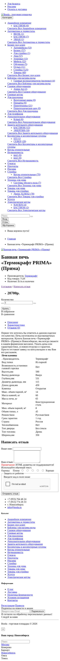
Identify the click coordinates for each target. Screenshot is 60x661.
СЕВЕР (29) (20, 141)
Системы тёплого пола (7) (27, 182)
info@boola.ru (14, 507)
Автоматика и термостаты (21, 31)
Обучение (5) (20, 64)
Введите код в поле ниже (17, 477)
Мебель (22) (20, 61)
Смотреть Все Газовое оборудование (26, 91)
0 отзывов (6, 286)
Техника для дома (16, 180)
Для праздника (15, 97)
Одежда (11, 163)
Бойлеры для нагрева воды (21, 78)
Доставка (12, 592)
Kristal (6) (18, 119)
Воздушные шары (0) (25, 100)
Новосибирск (8, 653)
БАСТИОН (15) (22, 127)
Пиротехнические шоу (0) (27, 108)
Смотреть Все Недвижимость (22, 160)
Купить (5, 308)
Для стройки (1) (22, 53)
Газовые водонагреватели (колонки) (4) (34, 80)
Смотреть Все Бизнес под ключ (23, 75)
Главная (11, 238)
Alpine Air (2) (20, 89)
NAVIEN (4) (20, 204)
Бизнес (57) (19, 50)
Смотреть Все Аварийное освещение (26, 28)
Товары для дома (16, 188)
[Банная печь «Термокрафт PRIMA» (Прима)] (25, 249)
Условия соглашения (18, 597)
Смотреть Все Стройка (19, 177)
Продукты (12, 166)
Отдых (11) (19, 67)
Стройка (11, 171)
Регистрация (7, 605)
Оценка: (5, 470)
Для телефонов (15, 114)
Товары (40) (20, 72)
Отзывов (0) (13, 327)
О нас (10, 589)
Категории (7, 17)
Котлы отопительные (18, 149)
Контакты (12, 600)
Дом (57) (18, 56)
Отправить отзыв (10, 494)
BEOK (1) (19, 34)
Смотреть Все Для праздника (22, 111)
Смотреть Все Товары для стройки (25, 196)
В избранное (7, 311)
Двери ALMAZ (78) (24, 193)
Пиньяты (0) (20, 103)
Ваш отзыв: (7, 462)
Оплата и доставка (17, 9)
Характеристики (16, 325)
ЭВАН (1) (19, 39)
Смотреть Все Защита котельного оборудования (32, 133)
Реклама (11, 6)
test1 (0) (17, 155)
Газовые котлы (15, 94)
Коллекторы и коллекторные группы (26, 136)
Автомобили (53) (23, 47)
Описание (12, 322)
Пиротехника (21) (23, 105)
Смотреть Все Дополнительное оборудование (31, 122)
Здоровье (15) (21, 58)
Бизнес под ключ (16, 45)
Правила (19, 605)
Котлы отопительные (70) (27, 174)
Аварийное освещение (19, 23)
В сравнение (7, 314)
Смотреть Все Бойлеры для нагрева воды (29, 83)
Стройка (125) (21, 69)
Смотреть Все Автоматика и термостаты (28, 42)
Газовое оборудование (19, 86)
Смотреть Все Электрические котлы (26, 210)
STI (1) (17, 138)
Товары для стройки (18, 191)
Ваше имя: (6, 448)
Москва (5, 644)
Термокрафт (31, 276)
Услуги (11, 199)
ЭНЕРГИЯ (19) (22, 130)
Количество (7, 299)
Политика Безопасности (20, 594)
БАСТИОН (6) (21, 25)
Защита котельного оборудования (25, 125)
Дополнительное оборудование (23, 116)
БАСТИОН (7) (21, 36)
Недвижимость (15, 152)
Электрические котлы (18, 202)
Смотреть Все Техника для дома (24, 185)
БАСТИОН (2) (21, 207)
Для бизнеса (13, 3)
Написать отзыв (22, 286)
